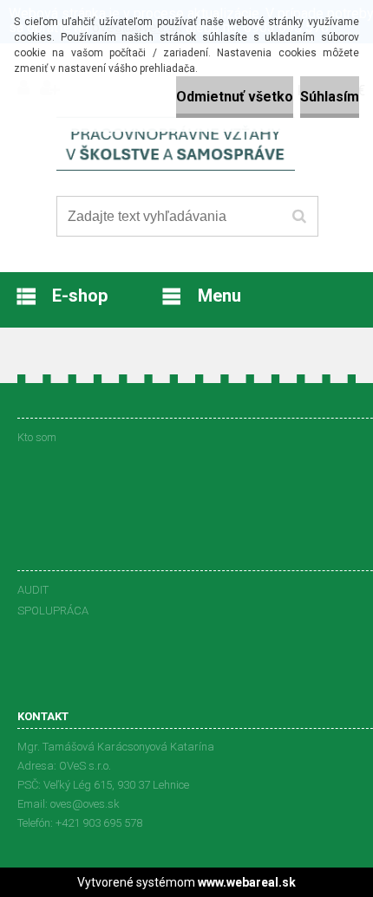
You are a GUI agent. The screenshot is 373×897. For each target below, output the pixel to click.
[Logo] (175, 146)
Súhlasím (329, 96)
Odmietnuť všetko (234, 96)
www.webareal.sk (247, 882)
